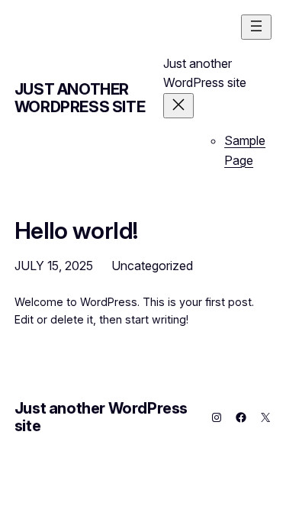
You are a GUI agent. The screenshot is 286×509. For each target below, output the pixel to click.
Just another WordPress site (79, 98)
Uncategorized (152, 265)
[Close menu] (178, 105)
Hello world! (76, 230)
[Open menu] (256, 27)
